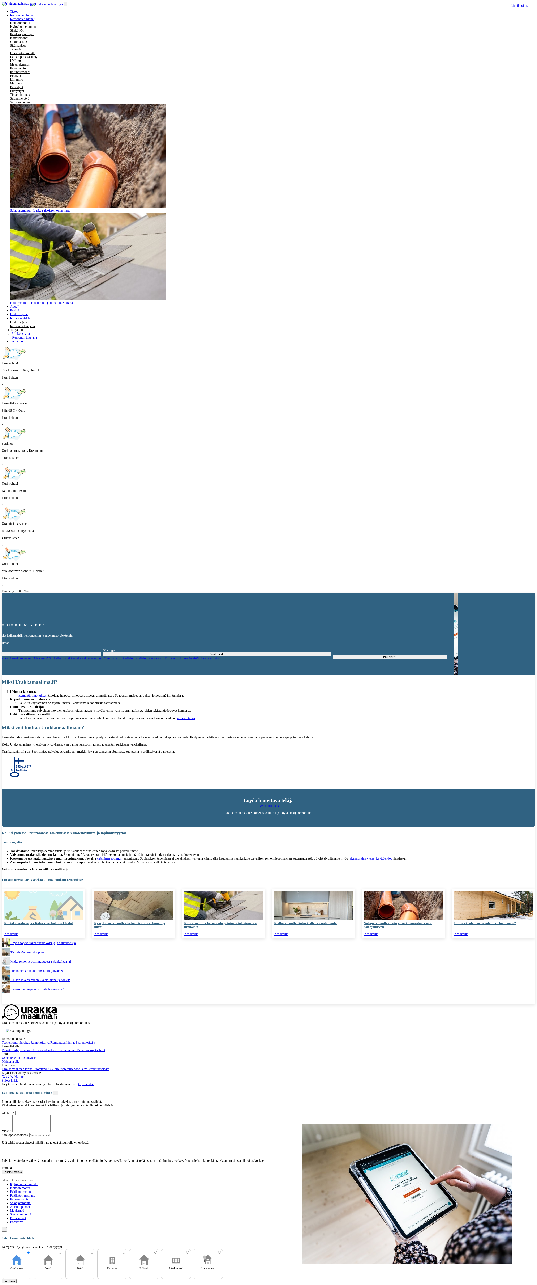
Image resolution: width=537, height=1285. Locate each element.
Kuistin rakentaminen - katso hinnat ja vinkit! (40, 980)
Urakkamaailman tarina (17, 1069)
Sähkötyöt (16, 30)
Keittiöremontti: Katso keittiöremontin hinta (305, 923)
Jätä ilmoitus (519, 5)
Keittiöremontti (20, 23)
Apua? (14, 306)
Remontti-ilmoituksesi (32, 695)
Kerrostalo (155, 658)
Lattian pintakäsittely (24, 57)
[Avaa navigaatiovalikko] (65, 4)
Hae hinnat (389, 656)
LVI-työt (16, 60)
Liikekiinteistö (189, 658)
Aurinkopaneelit (23, 658)
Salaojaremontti (20, 1203)
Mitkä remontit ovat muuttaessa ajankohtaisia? (40, 961)
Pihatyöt (15, 75)
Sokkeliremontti (60, 658)
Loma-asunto (210, 658)
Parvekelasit (79, 658)
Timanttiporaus (20, 94)
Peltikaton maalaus (22, 1195)
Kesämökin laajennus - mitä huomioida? (37, 989)
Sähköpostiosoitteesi (15, 1135)
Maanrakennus (20, 64)
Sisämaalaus (18, 45)
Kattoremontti (19, 38)
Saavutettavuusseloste (94, 1069)
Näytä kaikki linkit (14, 1076)
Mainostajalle (10, 1061)
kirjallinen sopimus (109, 858)
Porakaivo (94, 658)
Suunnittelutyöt (20, 98)
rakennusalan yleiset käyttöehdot (370, 858)
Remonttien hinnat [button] (22, 15)
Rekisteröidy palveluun (17, 1050)
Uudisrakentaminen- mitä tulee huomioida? (485, 923)
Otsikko (7, 1112)
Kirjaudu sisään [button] (20, 318)
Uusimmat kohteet (45, 1050)
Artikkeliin (11, 934)
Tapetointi (16, 49)
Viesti (5, 1131)
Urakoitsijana (19, 322)
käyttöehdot (86, 1084)
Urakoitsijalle (19, 314)
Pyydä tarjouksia (269, 805)
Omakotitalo (112, 658)
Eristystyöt (17, 91)
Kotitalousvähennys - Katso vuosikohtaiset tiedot (38, 923)
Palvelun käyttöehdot (91, 1050)
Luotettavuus (42, 1069)
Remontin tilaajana (22, 326)
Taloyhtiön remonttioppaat (27, 952)
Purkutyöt (16, 87)
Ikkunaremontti (20, 72)
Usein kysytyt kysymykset (19, 1057)
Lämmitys (16, 79)
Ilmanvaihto (18, 68)
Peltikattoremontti (21, 1191)
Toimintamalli (67, 1050)
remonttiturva (186, 718)
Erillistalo (171, 658)
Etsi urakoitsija (85, 1042)
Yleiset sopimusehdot (65, 1069)
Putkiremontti (19, 1199)
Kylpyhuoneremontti (24, 26)
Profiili (14, 310)
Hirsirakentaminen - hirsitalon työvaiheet (37, 971)
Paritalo (128, 658)
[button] (17, 330)
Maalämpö (41, 658)
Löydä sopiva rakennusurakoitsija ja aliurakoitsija (43, 943)
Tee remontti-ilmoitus (16, 1042)
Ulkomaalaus (18, 41)
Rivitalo (141, 658)
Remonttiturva (40, 1042)
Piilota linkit (10, 1080)
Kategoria (9, 1247)
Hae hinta (9, 1281)
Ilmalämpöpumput (22, 34)
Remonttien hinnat (22, 19)
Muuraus (16, 83)
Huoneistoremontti (22, 53)
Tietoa (14, 11)
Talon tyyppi (109, 650)
